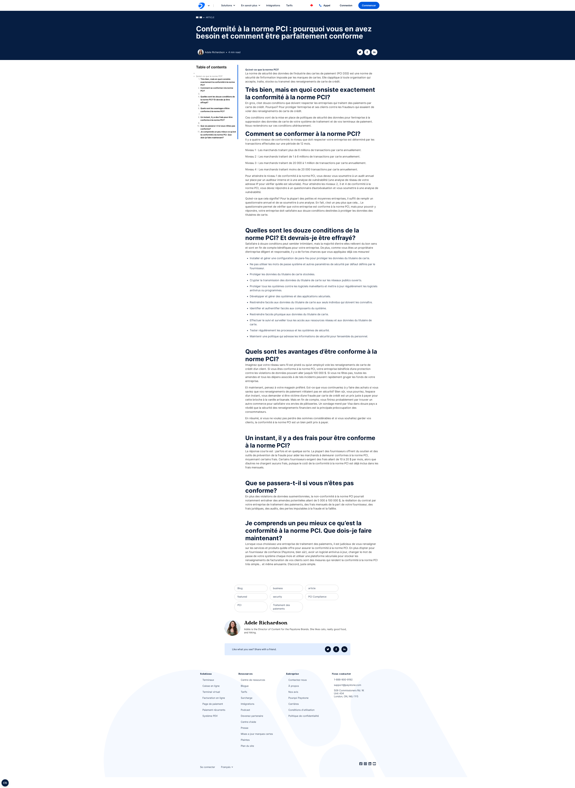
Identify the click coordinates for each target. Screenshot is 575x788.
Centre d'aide (248, 721)
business (278, 588)
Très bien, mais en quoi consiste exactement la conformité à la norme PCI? (218, 82)
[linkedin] (374, 52)
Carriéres (293, 703)
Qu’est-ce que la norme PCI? (209, 76)
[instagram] (366, 764)
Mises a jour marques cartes (257, 733)
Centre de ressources (253, 679)
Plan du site (247, 745)
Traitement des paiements (281, 607)
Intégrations (247, 703)
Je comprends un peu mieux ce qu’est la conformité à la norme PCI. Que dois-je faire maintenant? (218, 134)
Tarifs (244, 691)
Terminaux (208, 679)
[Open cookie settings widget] (5, 783)
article (210, 17)
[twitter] (360, 52)
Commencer (369, 5)
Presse (244, 727)
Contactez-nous (297, 679)
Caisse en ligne (211, 685)
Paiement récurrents (213, 709)
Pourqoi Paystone (298, 697)
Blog (240, 588)
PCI (239, 605)
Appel (326, 5)
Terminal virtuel (211, 691)
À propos (293, 685)
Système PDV (210, 715)
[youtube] (375, 764)
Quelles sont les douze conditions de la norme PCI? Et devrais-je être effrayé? (218, 99)
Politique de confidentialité (303, 715)
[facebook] (367, 52)
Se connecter (207, 767)
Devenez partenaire (252, 715)
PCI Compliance (317, 596)
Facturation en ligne (213, 697)
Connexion (346, 5)
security (277, 596)
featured (242, 596)
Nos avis (293, 691)
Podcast (245, 709)
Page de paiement (212, 703)
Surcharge (246, 697)
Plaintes (245, 739)
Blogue (245, 685)
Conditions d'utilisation (301, 709)
